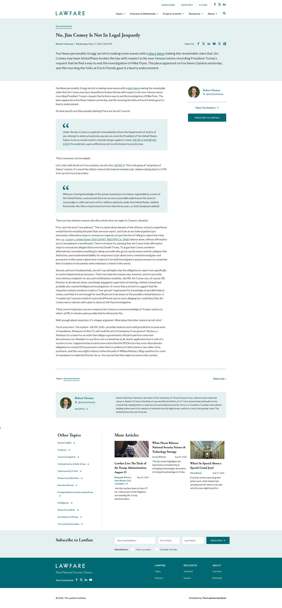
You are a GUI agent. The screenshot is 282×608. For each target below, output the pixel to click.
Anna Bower (196, 473)
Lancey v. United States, (79, 239)
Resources (194, 13)
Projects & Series (172, 13)
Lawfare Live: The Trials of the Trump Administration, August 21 (131, 468)
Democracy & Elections (69, 478)
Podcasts (159, 578)
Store (203, 5)
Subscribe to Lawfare (207, 117)
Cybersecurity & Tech (69, 471)
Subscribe (168, 5)
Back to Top (218, 378)
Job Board (188, 571)
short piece (156, 53)
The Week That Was (168, 549)
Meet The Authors (206, 107)
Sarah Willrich (159, 457)
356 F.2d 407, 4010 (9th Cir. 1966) (110, 239)
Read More (80, 409)
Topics (119, 13)
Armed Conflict (65, 443)
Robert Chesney (64, 43)
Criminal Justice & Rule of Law (72, 464)
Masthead (217, 578)
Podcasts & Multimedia (143, 13)
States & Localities (67, 510)
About (211, 13)
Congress (63, 450)
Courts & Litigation (67, 457)
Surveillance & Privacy (69, 517)
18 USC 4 (138, 140)
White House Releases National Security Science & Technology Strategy (169, 447)
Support (187, 5)
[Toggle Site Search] (224, 13)
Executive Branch (64, 26)
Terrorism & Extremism (69, 524)
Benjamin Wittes (123, 477)
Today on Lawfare (143, 549)
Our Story (217, 571)
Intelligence (64, 503)
